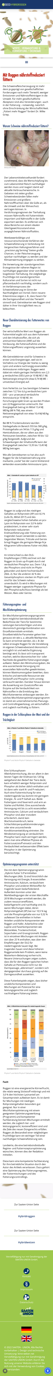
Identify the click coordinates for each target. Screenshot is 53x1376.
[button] (26, 49)
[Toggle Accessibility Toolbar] (48, 1371)
